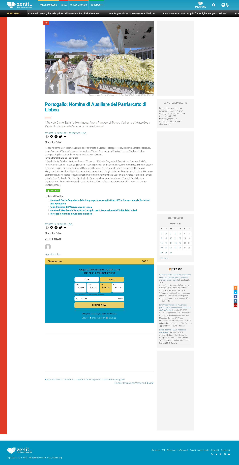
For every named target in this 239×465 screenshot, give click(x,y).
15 (162, 243)
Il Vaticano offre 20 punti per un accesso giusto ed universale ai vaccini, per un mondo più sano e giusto (175, 277)
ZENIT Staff (74, 133)
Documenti (96, 5)
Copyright (214, 450)
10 (171, 238)
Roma (64, 5)
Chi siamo (155, 450)
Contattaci (225, 450)
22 (162, 248)
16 (166, 243)
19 (180, 243)
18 (176, 243)
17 (171, 243)
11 (176, 238)
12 (180, 238)
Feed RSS (176, 269)
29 (162, 252)
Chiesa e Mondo (78, 5)
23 (166, 248)
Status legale (203, 450)
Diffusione (171, 450)
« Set (161, 258)
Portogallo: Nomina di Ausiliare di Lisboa (71, 213)
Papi (46, 23)
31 (171, 252)
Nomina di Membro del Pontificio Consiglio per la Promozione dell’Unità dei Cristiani (93, 210)
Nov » (166, 258)
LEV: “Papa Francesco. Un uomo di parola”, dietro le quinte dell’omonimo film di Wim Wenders (175, 307)
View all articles (52, 254)
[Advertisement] (99, 355)
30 (166, 252)
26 (180, 248)
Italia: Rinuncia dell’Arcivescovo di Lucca (71, 207)
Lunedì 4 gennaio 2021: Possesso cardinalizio (108, 13)
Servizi (193, 450)
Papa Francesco (48, 5)
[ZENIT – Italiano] (22, 5)
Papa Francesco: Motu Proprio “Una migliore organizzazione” (172, 13)
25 (176, 248)
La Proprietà (183, 450)
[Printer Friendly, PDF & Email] (53, 190)
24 (171, 248)
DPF (163, 450)
